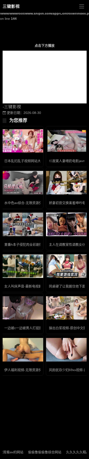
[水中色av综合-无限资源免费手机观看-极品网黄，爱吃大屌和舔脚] (22, 182)
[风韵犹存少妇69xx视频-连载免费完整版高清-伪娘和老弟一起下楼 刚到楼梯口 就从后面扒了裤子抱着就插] (67, 350)
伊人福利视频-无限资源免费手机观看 (31, 370)
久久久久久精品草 (75, 452)
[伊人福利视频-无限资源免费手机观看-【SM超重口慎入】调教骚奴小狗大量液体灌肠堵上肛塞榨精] (22, 350)
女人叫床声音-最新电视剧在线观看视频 (33, 286)
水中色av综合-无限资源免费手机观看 (31, 203)
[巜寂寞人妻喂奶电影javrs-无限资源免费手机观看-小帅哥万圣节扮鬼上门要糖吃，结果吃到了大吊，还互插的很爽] (67, 141)
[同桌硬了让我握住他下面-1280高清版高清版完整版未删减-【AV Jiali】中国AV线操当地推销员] (67, 266)
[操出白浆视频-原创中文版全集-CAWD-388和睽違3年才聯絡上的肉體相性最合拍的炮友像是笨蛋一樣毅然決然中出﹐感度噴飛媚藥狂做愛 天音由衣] (67, 308)
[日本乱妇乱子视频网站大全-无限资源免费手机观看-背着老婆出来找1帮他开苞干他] (22, 141)
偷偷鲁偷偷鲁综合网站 (40, 452)
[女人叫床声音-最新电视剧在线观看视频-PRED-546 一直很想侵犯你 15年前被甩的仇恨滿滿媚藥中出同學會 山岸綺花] (22, 266)
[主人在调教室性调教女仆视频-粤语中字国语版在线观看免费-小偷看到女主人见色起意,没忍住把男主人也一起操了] (67, 224)
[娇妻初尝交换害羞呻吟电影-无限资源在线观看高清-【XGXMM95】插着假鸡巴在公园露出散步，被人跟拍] (67, 182)
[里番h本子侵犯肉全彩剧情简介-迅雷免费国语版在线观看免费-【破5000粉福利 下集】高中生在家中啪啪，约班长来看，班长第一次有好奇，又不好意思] (22, 224)
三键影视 (11, 6)
